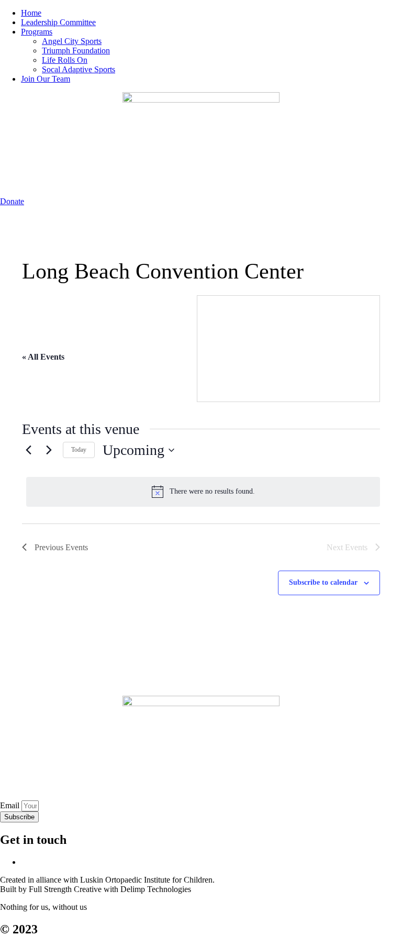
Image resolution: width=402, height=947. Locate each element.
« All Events (43, 356)
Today (78, 449)
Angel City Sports (72, 41)
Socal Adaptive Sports (78, 69)
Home (31, 12)
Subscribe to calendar (323, 582)
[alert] (203, 491)
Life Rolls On (64, 59)
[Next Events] (48, 450)
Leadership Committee (58, 22)
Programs (36, 31)
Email (10, 805)
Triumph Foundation (76, 50)
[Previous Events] (28, 450)
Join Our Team (45, 78)
